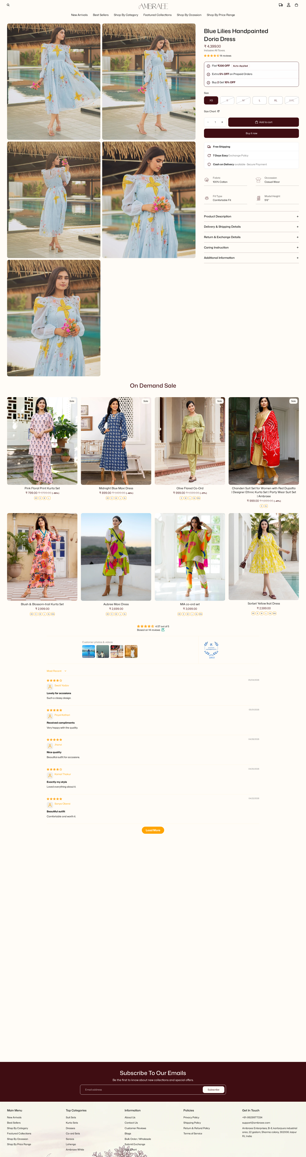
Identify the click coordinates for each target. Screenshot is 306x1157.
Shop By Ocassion (17, 1139)
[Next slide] (72, 441)
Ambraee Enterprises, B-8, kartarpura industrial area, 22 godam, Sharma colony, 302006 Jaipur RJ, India (269, 1132)
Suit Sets (71, 1117)
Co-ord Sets (73, 1133)
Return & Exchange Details (222, 237)
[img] (54, 680)
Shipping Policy (192, 1122)
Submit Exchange (135, 1144)
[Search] (8, 5)
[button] (212, 55)
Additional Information (219, 258)
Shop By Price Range (19, 1144)
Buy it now (251, 133)
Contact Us (131, 1122)
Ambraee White (75, 1149)
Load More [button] (153, 830)
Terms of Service (192, 1133)
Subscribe (213, 1089)
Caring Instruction (216, 247)
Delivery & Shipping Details (222, 227)
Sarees (70, 1139)
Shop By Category (17, 1128)
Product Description (217, 216)
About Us (130, 1117)
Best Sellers (14, 1122)
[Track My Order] (281, 5)
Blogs (128, 1133)
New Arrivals (14, 1117)
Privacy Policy (191, 1117)
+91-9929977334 (252, 1117)
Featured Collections (19, 1133)
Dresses (70, 1128)
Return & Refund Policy (196, 1128)
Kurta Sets (72, 1122)
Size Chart (210, 111)
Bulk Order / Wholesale (138, 1139)
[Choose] (72, 479)
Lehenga (71, 1144)
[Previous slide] (12, 441)
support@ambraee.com (256, 1122)
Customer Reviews (135, 1128)
